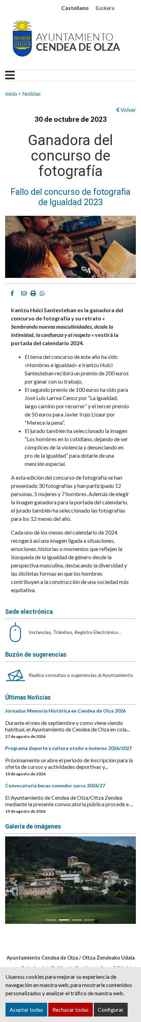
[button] (15, 882)
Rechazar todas (70, 1009)
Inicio (11, 94)
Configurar (111, 1009)
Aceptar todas (26, 1009)
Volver (127, 109)
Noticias (31, 94)
